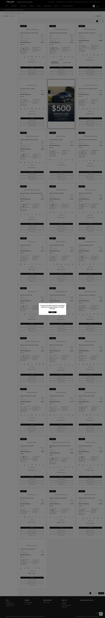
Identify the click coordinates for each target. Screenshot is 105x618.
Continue (52, 312)
